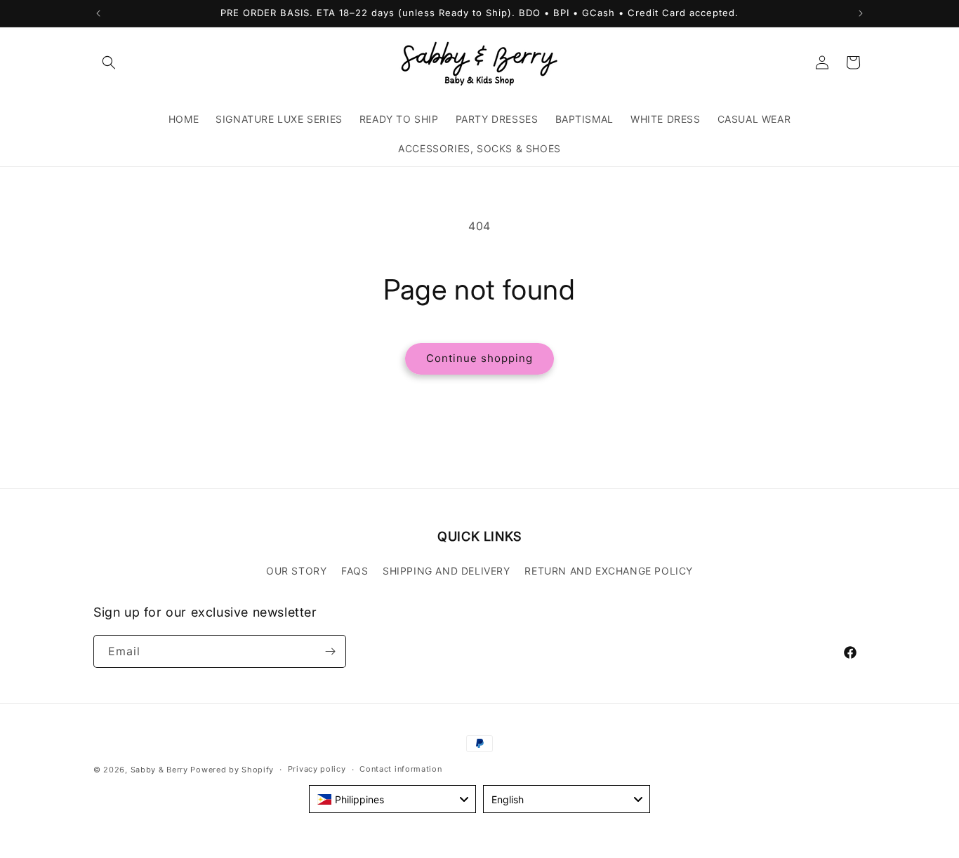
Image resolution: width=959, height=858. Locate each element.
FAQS (354, 571)
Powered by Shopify (232, 770)
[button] (108, 62)
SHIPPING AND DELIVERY (446, 571)
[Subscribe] (330, 651)
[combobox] (392, 799)
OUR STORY (296, 571)
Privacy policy (317, 769)
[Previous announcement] (98, 13)
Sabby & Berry (161, 770)
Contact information (400, 769)
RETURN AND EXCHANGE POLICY (608, 571)
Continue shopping (479, 358)
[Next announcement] (860, 13)
